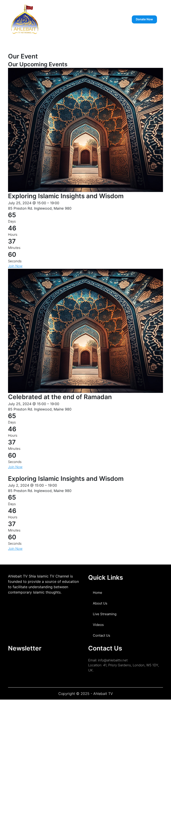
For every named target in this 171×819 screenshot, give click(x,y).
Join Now (15, 266)
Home (97, 592)
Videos (98, 625)
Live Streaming (104, 614)
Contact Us (101, 635)
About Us (100, 603)
